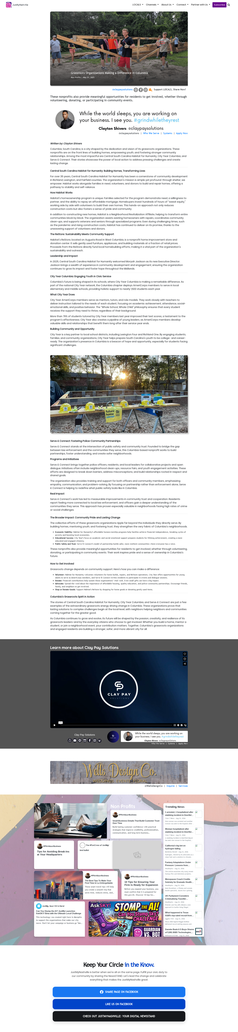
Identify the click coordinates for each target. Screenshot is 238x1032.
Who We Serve (151, 133)
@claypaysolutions (122, 89)
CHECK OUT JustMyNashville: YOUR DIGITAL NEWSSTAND (119, 1016)
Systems (167, 133)
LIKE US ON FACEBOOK (119, 1004)
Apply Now (182, 133)
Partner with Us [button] (199, 4)
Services (183, 785)
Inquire (171, 785)
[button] (99, 741)
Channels (151, 4)
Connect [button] (182, 4)
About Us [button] (166, 4)
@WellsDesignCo (154, 785)
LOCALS (137, 4)
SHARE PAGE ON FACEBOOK (121, 992)
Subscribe (219, 4)
